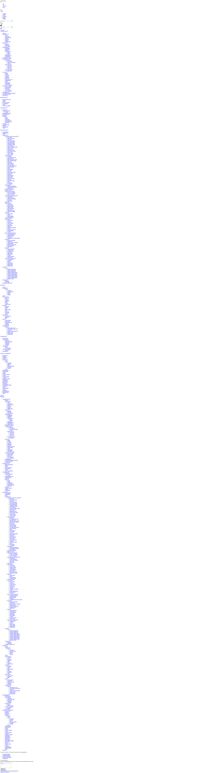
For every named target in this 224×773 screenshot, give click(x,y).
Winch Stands (10, 257)
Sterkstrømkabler (8, 55)
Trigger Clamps (10, 145)
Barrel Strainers (10, 230)
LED (6, 308)
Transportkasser (6, 131)
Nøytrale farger (10, 333)
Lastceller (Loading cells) (7, 282)
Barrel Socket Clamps (11, 172)
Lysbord (4, 375)
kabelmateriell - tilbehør (7, 57)
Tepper (6, 81)
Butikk (4, 17)
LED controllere (8, 90)
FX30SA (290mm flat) (11, 270)
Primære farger (10, 334)
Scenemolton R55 (8, 121)
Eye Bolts (9, 231)
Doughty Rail (9, 265)
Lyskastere (5, 377)
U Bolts (8, 228)
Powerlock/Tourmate (11, 62)
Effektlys (4, 42)
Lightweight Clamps (11, 143)
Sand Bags (9, 174)
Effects (8, 293)
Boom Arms (9, 137)
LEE (6, 289)
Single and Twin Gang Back (12, 242)
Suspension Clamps (11, 210)
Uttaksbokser (7, 56)
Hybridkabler (7, 48)
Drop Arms (9, 161)
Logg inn (4, 5)
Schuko (8, 63)
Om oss (4, 15)
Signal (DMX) (8, 64)
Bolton (6, 117)
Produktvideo (5, 758)
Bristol (6, 326)
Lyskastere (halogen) (6, 94)
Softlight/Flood (8, 80)
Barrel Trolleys (10, 188)
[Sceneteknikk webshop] (0, 2)
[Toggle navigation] (1, 11)
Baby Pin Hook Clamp (11, 160)
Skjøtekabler (7, 54)
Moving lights (7, 87)
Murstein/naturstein (8, 341)
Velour (4, 127)
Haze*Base (7, 300)
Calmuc (6, 118)
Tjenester (4, 13)
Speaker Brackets (10, 166)
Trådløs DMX (7, 41)
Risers (8, 168)
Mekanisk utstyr (3, 97)
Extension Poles (10, 158)
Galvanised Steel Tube (11, 233)
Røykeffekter (5, 351)
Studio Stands (10, 254)
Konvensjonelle (8, 86)
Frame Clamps (10, 173)
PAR (6, 310)
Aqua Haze (7, 297)
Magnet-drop (7, 201)
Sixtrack (8, 261)
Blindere (6, 74)
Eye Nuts (9, 221)
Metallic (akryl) (10, 332)
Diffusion (9, 292)
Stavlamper (7, 312)
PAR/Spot (7, 78)
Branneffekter (5, 338)
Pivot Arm (9, 179)
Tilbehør (4, 125)
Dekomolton (7, 119)
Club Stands (9, 252)
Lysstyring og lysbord (7, 85)
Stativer (4, 387)
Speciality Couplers (11, 138)
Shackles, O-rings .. (8, 190)
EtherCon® (9, 70)
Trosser (4, 266)
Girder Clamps (10, 207)
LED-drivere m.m (8, 84)
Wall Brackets (10, 196)
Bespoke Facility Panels (11, 244)
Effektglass (7, 340)
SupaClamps (9, 177)
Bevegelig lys (5, 95)
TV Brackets (9, 183)
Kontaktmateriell (6, 59)
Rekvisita (2, 285)
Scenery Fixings (10, 223)
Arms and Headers (10, 178)
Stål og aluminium (6, 102)
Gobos (4, 295)
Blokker (4, 100)
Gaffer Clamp (10, 162)
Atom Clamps (10, 152)
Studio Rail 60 (10, 264)
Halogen (6, 307)
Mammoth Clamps (10, 150)
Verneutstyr (5, 279)
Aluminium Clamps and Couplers (11, 136)
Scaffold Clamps (10, 236)
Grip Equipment (8, 155)
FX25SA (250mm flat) (11, 269)
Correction (9, 290)
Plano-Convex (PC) (8, 79)
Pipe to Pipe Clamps (11, 211)
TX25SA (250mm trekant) (12, 276)
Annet (6, 35)
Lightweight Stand (10, 197)
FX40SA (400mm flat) (11, 271)
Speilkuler (7, 43)
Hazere (6, 346)
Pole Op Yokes (10, 176)
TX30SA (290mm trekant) (12, 277)
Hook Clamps (10, 209)
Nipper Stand (9, 200)
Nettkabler (7, 50)
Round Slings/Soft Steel (9, 189)
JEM (6, 318)
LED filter (9, 367)
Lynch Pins (9, 224)
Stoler (4, 393)
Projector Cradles (10, 164)
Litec (6, 268)
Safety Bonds (9, 225)
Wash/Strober (7, 82)
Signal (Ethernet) (8, 69)
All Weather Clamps (11, 144)
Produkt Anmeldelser (7, 756)
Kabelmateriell (5, 47)
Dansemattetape (8, 320)
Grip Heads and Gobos (11, 157)
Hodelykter (7, 281)
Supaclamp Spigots (11, 180)
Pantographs (7, 184)
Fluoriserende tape (8, 322)
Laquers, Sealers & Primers (12, 331)
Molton (4, 116)
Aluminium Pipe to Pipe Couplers (13, 238)
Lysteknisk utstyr (3, 31)
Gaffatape (7, 323)
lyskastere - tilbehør (6, 378)
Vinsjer (4, 104)
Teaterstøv (7, 344)
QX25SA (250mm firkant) (12, 273)
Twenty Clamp (10, 154)
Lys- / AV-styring (8, 91)
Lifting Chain (9, 220)
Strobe (6, 313)
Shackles (9, 226)
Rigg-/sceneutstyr (3, 129)
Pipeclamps (9, 237)
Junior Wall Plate (10, 163)
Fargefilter (5, 288)
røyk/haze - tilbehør (6, 349)
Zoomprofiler (7, 83)
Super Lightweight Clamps (12, 146)
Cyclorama (7, 75)
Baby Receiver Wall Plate (12, 159)
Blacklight (7, 45)
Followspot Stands (10, 248)
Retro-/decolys (7, 46)
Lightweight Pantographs (12, 187)
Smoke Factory (8, 304)
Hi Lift (8, 181)
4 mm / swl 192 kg (10, 194)
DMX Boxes (9, 246)
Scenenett (4, 123)
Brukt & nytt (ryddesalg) (5, 353)
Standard (9, 294)
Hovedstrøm (7, 60)
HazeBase (7, 317)
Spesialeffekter (3, 336)
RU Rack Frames (10, 245)
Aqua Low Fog (8, 316)
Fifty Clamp (9, 139)
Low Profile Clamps (11, 141)
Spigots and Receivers (11, 229)
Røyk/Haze (5, 345)
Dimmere (4, 33)
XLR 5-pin (9, 68)
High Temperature (10, 366)
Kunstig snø (7, 342)
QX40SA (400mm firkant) (12, 275)
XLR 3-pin (9, 66)
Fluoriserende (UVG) (11, 327)
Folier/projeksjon (6, 114)
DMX (8, 52)
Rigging (6, 212)
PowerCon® (9, 61)
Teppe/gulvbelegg (6, 124)
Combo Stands (10, 249)
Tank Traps (9, 199)
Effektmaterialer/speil (7, 113)
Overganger (9, 65)
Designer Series (10, 291)
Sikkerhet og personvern (4, 771)
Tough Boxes (9, 241)
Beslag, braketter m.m (7, 99)
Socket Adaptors (10, 175)
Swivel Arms (9, 262)
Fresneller (7, 76)
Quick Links (9, 222)
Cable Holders (10, 213)
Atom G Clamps (10, 153)
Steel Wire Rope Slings (9, 191)
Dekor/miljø (5, 339)
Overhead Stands (10, 251)
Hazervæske (5, 296)
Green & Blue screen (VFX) (12, 328)
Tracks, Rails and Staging (10, 258)
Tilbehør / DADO (10, 278)
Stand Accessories (10, 256)
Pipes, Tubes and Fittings (10, 232)
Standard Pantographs (14, 547)
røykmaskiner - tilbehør (7, 384)
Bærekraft (4, 16)
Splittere (6, 40)
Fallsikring (7, 280)
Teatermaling (5, 325)
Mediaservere (5, 379)
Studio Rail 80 (10, 263)
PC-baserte (7, 89)
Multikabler (7, 49)
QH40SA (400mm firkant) (12, 272)
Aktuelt (4, 14)
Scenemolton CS (8, 120)
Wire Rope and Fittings (11, 227)
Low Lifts (9, 171)
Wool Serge (7, 122)
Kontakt (4, 18)
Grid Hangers (9, 204)
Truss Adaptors (10, 215)
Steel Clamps (7, 203)
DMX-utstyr (5, 357)
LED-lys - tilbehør (6, 374)
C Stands (9, 255)
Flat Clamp (9, 156)
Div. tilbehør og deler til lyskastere (9, 93)
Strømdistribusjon (6, 92)
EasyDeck (9, 260)
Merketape (7, 324)
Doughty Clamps (10, 147)
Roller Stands (9, 253)
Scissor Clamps (10, 205)
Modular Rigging (10, 216)
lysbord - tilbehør (6, 376)
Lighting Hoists (10, 243)
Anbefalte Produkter (6, 754)
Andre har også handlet (7, 757)
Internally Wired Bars (11, 240)
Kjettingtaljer (5, 133)
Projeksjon (7, 311)
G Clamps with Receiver (12, 165)
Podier (4, 134)
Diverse (4, 101)
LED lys (4, 72)
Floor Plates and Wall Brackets (11, 195)
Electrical (7, 239)
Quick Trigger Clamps (11, 151)
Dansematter (5, 109)
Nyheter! (2, 395)
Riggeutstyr (5, 135)
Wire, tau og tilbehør (6, 105)
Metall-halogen (8, 309)
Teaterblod (7, 343)
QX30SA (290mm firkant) (12, 274)
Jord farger (9, 330)
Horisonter (5, 115)
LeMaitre (7, 301)
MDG (6, 302)
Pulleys (8, 214)
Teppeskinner (5, 103)
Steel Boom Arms (10, 208)
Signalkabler (7, 51)
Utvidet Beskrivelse (6, 755)
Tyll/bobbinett (5, 126)
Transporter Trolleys (9, 217)
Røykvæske (5, 314)
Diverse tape (7, 321)
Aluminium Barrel (10, 235)
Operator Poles (10, 259)
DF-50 (6, 298)
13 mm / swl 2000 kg (11, 193)
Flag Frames (9, 170)
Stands (6, 247)
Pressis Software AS (14, 770)
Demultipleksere (8, 37)
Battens (6, 73)
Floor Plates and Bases (11, 198)
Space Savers (12, 510)
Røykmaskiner (7, 347)
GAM (6, 360)
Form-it (6, 112)
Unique (6, 303)
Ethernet (6, 38)
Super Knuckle (10, 169)
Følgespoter (7, 77)
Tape (4, 319)
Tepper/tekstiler (3, 107)
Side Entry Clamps (10, 140)
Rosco (6, 369)
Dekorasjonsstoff (6, 110)
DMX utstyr (5, 34)
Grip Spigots (9, 182)
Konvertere (7, 36)
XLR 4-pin (9, 67)
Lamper (4, 305)
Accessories (7, 219)
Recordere (7, 39)
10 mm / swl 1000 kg (11, 192)
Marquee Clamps (10, 206)
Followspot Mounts (11, 142)
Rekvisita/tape (5, 381)
